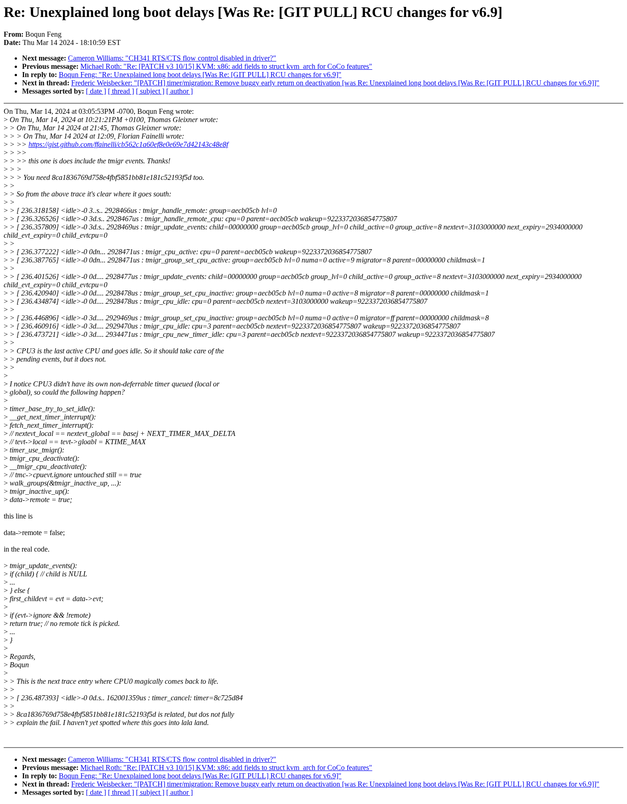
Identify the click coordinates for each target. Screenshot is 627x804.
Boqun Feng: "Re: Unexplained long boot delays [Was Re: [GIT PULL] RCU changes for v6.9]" (200, 74)
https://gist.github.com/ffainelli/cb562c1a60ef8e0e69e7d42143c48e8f (128, 144)
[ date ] (96, 91)
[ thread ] (121, 91)
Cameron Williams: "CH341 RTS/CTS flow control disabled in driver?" (172, 58)
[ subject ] (150, 91)
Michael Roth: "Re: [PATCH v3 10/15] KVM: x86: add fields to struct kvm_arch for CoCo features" (226, 66)
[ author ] (179, 91)
